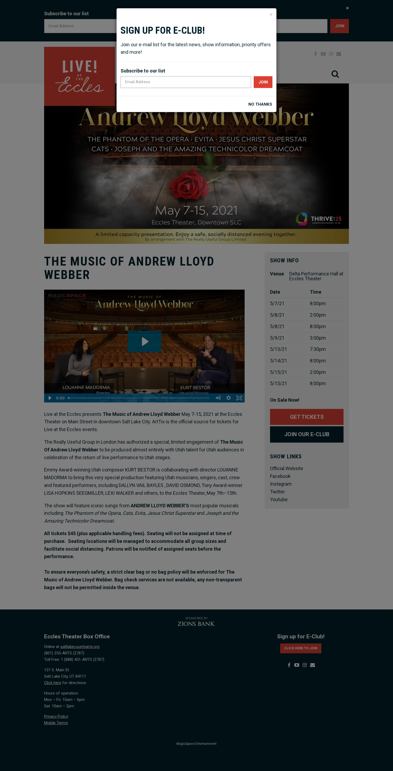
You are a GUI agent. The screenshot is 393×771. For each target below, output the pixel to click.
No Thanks (260, 104)
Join (263, 82)
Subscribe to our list (143, 71)
